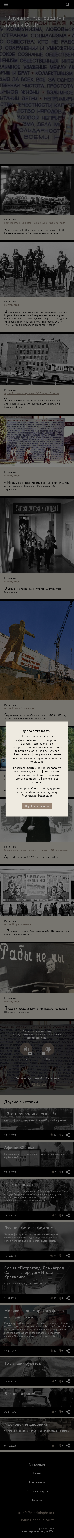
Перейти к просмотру (37, 806)
